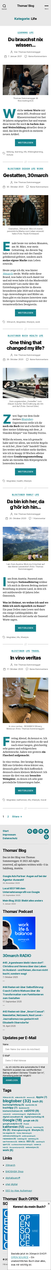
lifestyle (30, 322)
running (22, 1139)
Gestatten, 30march (25, 175)
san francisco (10, 1142)
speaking (40, 1142)
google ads (30, 1120)
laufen (28, 1127)
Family (29, 494)
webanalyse (32, 1147)
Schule (10, 154)
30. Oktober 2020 (15, 186)
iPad (26, 1124)
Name (5, 1044)
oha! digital (11, 1184)
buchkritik (31, 1105)
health (20, 481)
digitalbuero (34, 1114)
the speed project (17, 1147)
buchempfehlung (13, 1104)
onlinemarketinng (12, 1136)
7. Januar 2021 (15, 56)
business (24, 1108)
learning (19, 151)
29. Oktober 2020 (15, 359)
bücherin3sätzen (13, 1111)
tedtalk (37, 1144)
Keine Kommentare (37, 56)
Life (31, 32)
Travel (35, 651)
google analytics (12, 1124)
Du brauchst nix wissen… (25, 42)
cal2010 (31, 1110)
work (37, 322)
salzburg (33, 1139)
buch (37, 1101)
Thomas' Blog (25, 5)
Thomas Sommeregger (29, 52)
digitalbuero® (12, 1177)
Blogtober (14, 168)
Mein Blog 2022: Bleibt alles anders (23, 900)
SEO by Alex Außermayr (18, 1190)
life (25, 151)
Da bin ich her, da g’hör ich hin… (25, 504)
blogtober (21, 322)
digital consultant (13, 1117)
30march (8, 273)
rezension (9, 1138)
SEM (21, 1142)
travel (43, 800)
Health (33, 335)
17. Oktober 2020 (15, 669)
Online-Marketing (24, 1133)
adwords (20, 1097)
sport (6, 1144)
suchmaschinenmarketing (22, 1144)
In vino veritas (25, 658)
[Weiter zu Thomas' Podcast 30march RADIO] (25, 933)
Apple (41, 1097)
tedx (5, 1147)
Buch (25, 335)
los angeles (9, 1133)
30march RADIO (17, 955)
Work (40, 168)
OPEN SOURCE (19, 1257)
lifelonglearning (35, 151)
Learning (23, 32)
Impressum (9, 834)
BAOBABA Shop (14, 1171)
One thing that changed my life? (25, 345)
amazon (31, 1097)
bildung (10, 151)
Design (26, 168)
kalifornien (22, 800)
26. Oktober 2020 (17, 518)
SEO (30, 1141)
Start (6, 831)
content (7, 1114)
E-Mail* (6, 1055)
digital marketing (34, 1117)
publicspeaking (28, 1136)
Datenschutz (10, 838)
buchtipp (10, 1107)
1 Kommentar (39, 518)
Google (12, 1120)
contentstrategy (19, 1114)
